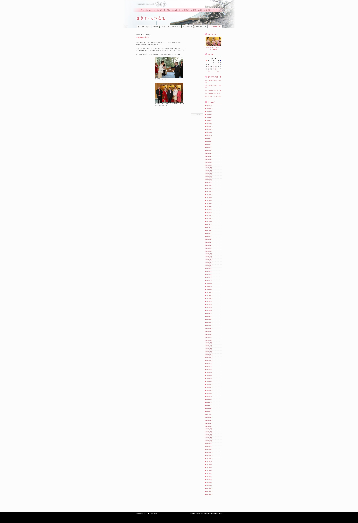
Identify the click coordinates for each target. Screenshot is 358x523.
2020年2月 (209, 236)
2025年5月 (209, 114)
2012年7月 (209, 467)
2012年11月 (209, 455)
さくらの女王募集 (201, 27)
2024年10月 (209, 129)
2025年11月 (209, 108)
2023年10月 (209, 159)
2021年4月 (209, 230)
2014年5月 (209, 405)
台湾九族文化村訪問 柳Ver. (212, 93)
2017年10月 (209, 298)
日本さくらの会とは (146, 10)
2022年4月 (209, 209)
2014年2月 (209, 414)
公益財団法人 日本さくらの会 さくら (151, 4)
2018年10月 (209, 266)
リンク (215, 10)
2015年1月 (209, 381)
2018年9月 (209, 269)
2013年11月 (209, 420)
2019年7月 (209, 248)
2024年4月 (209, 141)
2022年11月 (209, 191)
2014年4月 (209, 408)
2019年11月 (209, 242)
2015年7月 (209, 369)
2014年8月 (209, 396)
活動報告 (155, 27)
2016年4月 (209, 346)
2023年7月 (209, 168)
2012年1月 (209, 485)
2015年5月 (209, 375)
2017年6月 (209, 304)
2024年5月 (209, 138)
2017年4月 (209, 310)
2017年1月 (209, 319)
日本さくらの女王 (172, 10)
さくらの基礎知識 (184, 10)
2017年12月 (209, 292)
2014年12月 (209, 384)
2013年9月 (209, 426)
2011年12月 (209, 488)
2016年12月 (209, 322)
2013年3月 (209, 444)
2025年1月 (209, 123)
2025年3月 (209, 117)
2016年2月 (209, 349)
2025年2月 (209, 120)
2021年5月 (209, 227)
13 (208, 66)
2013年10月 (209, 423)
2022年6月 (209, 203)
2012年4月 (209, 476)
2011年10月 (209, 494)
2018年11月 (209, 263)
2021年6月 (209, 224)
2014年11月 (209, 387)
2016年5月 (209, 343)
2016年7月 (209, 337)
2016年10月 (209, 328)
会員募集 (193, 10)
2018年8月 (209, 272)
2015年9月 (209, 363)
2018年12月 (209, 260)
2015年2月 (209, 378)
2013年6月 (209, 435)
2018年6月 (209, 277)
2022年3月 (209, 212)
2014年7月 (209, 399)
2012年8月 (209, 464)
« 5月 (208, 71)
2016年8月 (209, 334)
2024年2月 (209, 147)
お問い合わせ (152, 513)
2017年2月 (209, 316)
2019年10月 (209, 245)
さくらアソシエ (187, 27)
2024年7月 (209, 132)
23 (216, 68)
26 (206, 70)
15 (213, 66)
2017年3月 (209, 313)
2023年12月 (209, 153)
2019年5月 (209, 254)
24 (218, 68)
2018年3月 (209, 283)
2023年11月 (209, 156)
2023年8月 (209, 165)
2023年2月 (209, 183)
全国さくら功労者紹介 (204, 10)
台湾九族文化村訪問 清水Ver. (213, 90)
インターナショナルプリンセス (170, 27)
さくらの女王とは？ (144, 27)
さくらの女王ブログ (215, 26)
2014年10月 (209, 390)
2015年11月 (209, 358)
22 (213, 68)
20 (208, 68)
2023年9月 (209, 162)
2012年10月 (209, 458)
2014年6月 (209, 402)
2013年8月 (209, 429)
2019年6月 (209, 251)
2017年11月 (209, 295)
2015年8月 (209, 366)
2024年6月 (209, 135)
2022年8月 (209, 197)
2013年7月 (209, 432)
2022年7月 (209, 200)
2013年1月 (209, 450)
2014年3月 (209, 411)
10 (218, 64)
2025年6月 (209, 111)
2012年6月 (209, 470)
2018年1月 (209, 289)
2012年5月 (209, 473)
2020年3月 (209, 233)
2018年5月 (209, 280)
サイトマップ (140, 513)
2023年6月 (209, 171)
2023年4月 (209, 177)
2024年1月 (209, 150)
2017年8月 (209, 301)
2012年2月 (209, 482)
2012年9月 (209, 461)
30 (216, 70)
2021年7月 (209, 221)
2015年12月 (209, 355)
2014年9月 (209, 393)
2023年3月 (209, 180)
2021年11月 (209, 218)
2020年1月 (209, 239)
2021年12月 (209, 215)
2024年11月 (209, 126)
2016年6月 (209, 340)
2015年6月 (209, 372)
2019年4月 (209, 257)
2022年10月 (209, 194)
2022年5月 (209, 206)
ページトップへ (197, 114)
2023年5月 (209, 174)
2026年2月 (209, 105)
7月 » (218, 71)
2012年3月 (209, 479)
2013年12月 (209, 417)
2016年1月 (209, 352)
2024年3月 (209, 144)
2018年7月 (209, 274)
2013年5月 (209, 438)
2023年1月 (209, 185)
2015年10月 (209, 361)
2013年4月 (209, 441)
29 (213, 70)
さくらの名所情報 (159, 10)
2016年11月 (209, 325)
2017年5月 (209, 307)
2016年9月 (209, 331)
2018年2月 (209, 286)
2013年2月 (209, 447)
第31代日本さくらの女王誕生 (213, 96)
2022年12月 (209, 188)
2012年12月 (209, 452)
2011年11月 (209, 491)
